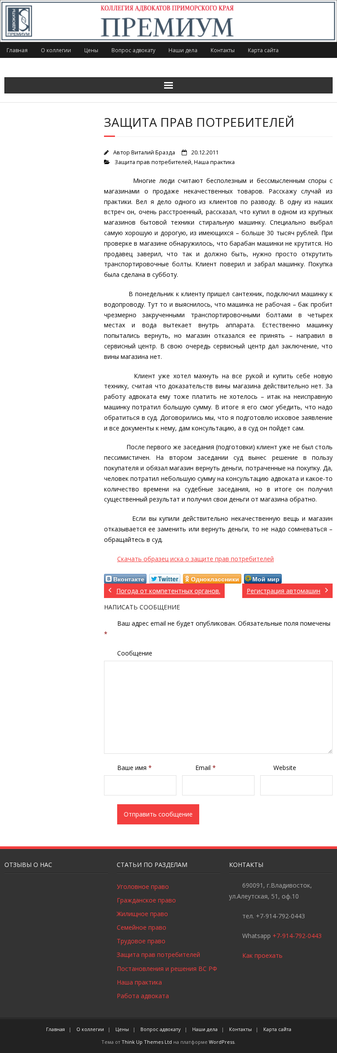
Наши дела (182, 50)
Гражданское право (146, 900)
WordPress (221, 1042)
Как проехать (262, 955)
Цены (91, 50)
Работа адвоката (143, 996)
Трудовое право (141, 941)
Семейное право (141, 927)
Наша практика (214, 162)
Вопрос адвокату (133, 50)
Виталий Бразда (153, 152)
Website (284, 767)
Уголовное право (143, 886)
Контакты (223, 50)
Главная (17, 50)
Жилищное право (142, 914)
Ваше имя (134, 767)
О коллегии (56, 50)
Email (205, 767)
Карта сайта (263, 50)
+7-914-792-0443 (297, 935)
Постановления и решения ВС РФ (167, 968)
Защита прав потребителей (153, 162)
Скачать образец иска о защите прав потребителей (195, 559)
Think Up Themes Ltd (147, 1042)
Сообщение (134, 653)
